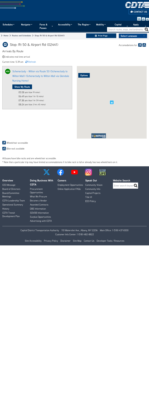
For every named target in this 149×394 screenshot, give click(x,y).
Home (5, 35)
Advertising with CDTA (41, 220)
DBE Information (38, 208)
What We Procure (38, 196)
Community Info (92, 188)
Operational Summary (12, 204)
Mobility (100, 24)
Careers (62, 180)
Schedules (8, 24)
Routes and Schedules (21, 35)
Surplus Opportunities (40, 216)
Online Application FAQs (69, 188)
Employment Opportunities (70, 184)
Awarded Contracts (39, 204)
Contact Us (140, 11)
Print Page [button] (103, 35)
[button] (46, 172)
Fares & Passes (43, 26)
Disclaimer (65, 240)
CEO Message (8, 184)
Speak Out (91, 180)
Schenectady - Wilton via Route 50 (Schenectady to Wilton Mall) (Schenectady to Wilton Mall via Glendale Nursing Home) (40, 76)
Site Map (77, 240)
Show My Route (22, 86)
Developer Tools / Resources (110, 240)
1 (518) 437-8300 (120, 230)
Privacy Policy (51, 240)
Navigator (26, 24)
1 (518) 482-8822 (85, 234)
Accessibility (64, 24)
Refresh (32, 61)
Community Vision (93, 184)
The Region (83, 24)
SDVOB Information (39, 212)
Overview (7, 180)
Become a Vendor (38, 200)
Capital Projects (119, 26)
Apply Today (136, 26)
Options (84, 75)
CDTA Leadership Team (13, 200)
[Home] (137, 5)
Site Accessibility (33, 240)
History (5, 208)
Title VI (88, 197)
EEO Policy (90, 201)
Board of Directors (11, 188)
